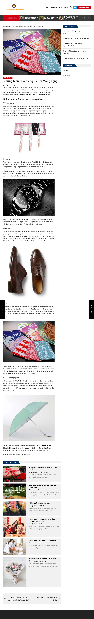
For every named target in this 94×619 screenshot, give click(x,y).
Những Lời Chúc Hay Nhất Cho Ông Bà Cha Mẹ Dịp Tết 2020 (43, 520)
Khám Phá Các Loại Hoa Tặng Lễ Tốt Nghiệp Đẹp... (71, 18)
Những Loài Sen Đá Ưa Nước (39, 503)
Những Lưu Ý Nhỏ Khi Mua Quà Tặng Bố (43, 540)
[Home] (47, 7)
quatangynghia (8, 95)
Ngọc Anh (34, 472)
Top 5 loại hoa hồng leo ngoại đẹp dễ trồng (31, 17)
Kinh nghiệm (63, 7)
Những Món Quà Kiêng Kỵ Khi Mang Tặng (18, 454)
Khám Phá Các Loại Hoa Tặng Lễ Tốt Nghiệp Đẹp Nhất (75, 45)
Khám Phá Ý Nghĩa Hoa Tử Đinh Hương (75, 58)
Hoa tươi (65, 70)
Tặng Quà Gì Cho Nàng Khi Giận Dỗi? (42, 558)
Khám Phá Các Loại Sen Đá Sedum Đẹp (51, 17)
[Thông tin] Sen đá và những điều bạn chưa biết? (75, 52)
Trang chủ (53, 7)
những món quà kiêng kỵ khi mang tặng (34, 95)
